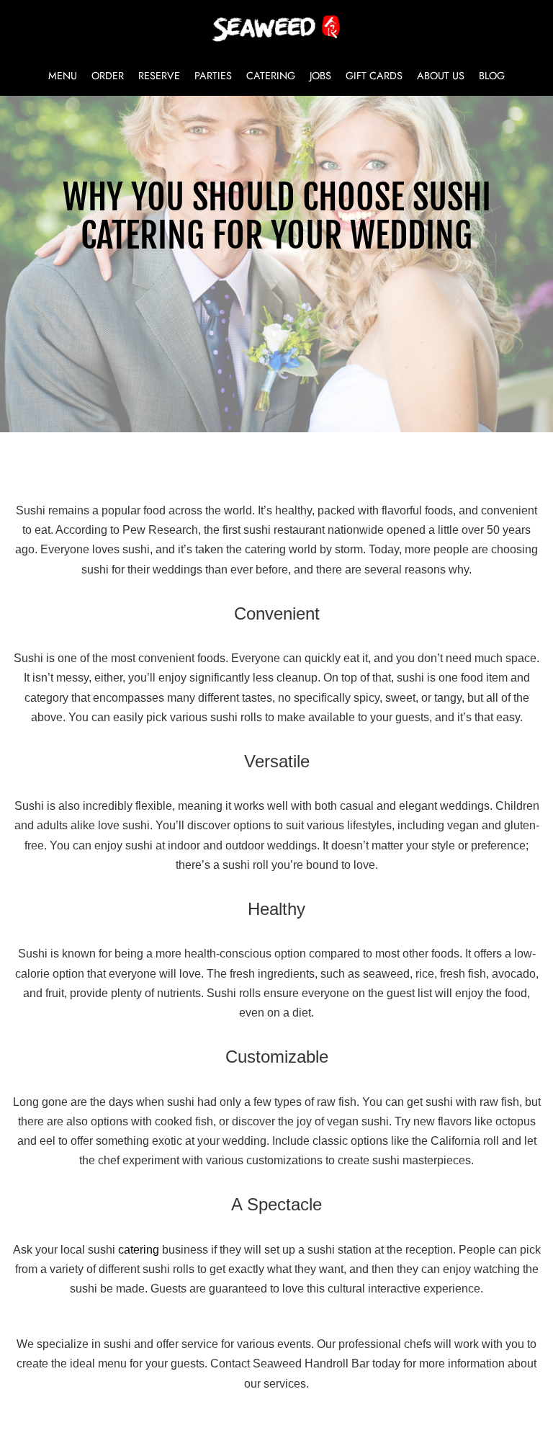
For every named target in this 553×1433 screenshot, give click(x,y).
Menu (62, 75)
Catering (270, 75)
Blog (492, 75)
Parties (213, 75)
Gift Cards (374, 75)
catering (138, 1250)
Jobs (320, 75)
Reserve (159, 75)
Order (107, 75)
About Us (440, 75)
